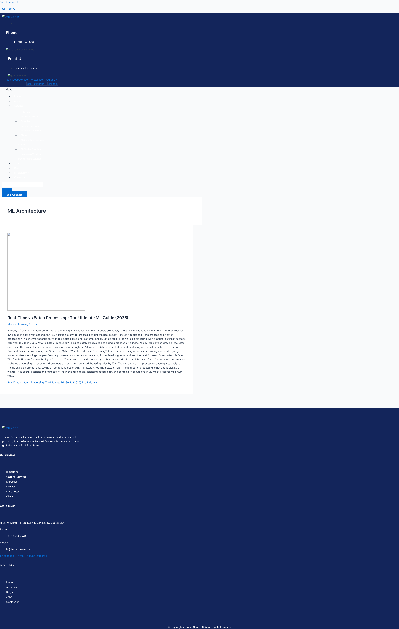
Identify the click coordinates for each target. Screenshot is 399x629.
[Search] (7, 190)
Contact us (19, 177)
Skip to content (9, 2)
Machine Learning (17, 324)
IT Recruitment (21, 172)
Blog (16, 168)
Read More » (52, 382)
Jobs (16, 163)
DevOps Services (30, 126)
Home (17, 96)
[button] (166, 89)
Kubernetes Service (31, 130)
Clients (24, 135)
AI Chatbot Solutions (31, 149)
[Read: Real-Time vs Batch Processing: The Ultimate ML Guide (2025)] (46, 309)
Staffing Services (29, 116)
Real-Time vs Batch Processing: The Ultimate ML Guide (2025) (67, 317)
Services (18, 105)
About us (18, 101)
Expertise (25, 121)
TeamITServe (7, 8)
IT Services (26, 112)
